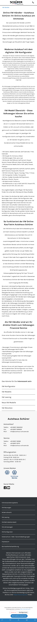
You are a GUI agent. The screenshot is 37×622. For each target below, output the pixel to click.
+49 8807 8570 (15, 443)
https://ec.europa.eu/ (20, 594)
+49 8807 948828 (16, 429)
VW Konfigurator (8, 386)
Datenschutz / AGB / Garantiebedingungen (16, 537)
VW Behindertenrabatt (9, 522)
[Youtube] (8, 487)
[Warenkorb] (27, 620)
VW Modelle (6, 392)
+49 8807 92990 (15, 441)
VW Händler (5, 7)
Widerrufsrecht (7, 512)
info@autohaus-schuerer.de (19, 431)
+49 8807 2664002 (16, 427)
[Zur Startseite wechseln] (16, 3)
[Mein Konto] (18, 620)
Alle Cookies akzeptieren (19, 616)
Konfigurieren (23, 612)
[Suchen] (2, 620)
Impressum (5, 541)
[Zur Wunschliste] (10, 620)
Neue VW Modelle (9, 403)
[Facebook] (5, 487)
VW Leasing (6, 397)
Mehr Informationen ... (25, 609)
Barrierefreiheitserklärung (10, 546)
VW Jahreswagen (7, 527)
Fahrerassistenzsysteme (10, 502)
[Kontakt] (33, 2)
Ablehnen (13, 612)
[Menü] (35, 620)
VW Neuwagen (6, 507)
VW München (7, 408)
